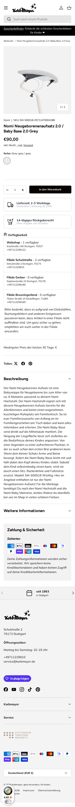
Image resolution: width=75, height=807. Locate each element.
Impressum (28, 790)
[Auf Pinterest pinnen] (30, 363)
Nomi (7, 120)
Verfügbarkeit (17, 235)
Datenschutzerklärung (49, 790)
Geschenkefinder (14, 28)
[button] (69, 8)
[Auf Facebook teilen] (23, 363)
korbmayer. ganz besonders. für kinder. (31, 784)
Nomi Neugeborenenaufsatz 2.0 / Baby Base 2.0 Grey (43, 41)
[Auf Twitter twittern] (15, 363)
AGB (17, 790)
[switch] (8, 802)
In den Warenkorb (50, 189)
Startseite (8, 41)
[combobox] (37, 19)
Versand (28, 145)
